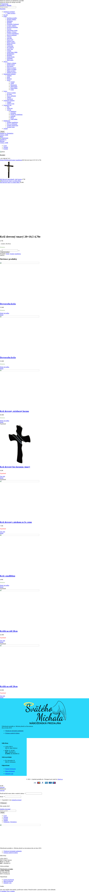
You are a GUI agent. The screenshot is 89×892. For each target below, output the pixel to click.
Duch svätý (10, 40)
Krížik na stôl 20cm (9, 686)
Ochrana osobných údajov (10, 852)
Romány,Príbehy (11, 19)
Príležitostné (6, 121)
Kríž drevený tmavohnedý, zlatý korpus (11, 179)
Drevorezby (10, 66)
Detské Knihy (11, 57)
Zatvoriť (2, 787)
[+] (19, 250)
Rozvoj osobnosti (12, 35)
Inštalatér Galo (7, 883)
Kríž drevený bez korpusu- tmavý (15, 467)
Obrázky (9, 75)
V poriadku (3, 891)
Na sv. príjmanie (11, 96)
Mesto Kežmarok (8, 881)
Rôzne (12, 117)
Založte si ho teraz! (5, 809)
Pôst (8, 106)
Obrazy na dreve (11, 68)
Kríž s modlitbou (7, 576)
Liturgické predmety (9, 100)
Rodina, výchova (11, 32)
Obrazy (5, 61)
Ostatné (9, 50)
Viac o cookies (11, 891)
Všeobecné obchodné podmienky (12, 851)
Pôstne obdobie (11, 43)
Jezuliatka (13, 113)
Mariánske (10, 21)
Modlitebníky (10, 54)
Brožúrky (9, 55)
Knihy (5, 16)
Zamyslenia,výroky (12, 30)
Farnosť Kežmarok (8, 879)
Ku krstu (9, 94)
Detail (1, 315)
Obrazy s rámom (11, 63)
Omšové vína (10, 103)
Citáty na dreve (11, 13)
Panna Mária (13, 88)
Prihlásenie (3, 803)
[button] (4, 313)
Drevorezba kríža (8, 304)
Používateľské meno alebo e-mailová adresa (12, 793)
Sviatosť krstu (11, 127)
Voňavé (9, 97)
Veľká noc (10, 108)
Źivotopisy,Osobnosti (13, 24)
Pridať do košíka (5, 252)
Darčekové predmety (9, 11)
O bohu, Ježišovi (11, 25)
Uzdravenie (10, 46)
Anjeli (12, 83)
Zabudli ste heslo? (17, 800)
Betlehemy (13, 111)
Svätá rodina (13, 119)
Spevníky (9, 38)
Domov (2, 160)
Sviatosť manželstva (12, 122)
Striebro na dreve (11, 72)
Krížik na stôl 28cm (9, 631)
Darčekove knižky (12, 18)
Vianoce (9, 36)
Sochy (8, 80)
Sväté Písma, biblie (12, 52)
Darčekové (10, 99)
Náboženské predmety (9, 74)
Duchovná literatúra (12, 27)
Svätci (12, 89)
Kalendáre (10, 58)
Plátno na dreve (11, 71)
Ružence (9, 78)
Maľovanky (10, 60)
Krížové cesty (11, 41)
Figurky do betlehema (16, 114)
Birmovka (9, 44)
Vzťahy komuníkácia (13, 33)
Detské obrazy (11, 64)
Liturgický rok (7, 105)
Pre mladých (10, 47)
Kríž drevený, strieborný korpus (14, 411)
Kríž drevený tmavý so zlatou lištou (10, 182)
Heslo (2, 796)
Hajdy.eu (60, 779)
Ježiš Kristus (13, 86)
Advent (9, 110)
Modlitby (9, 22)
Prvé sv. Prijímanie (12, 124)
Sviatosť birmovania (12, 125)
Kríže (8, 77)
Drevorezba (13, 85)
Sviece (5, 91)
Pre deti (5, 15)
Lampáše (12, 116)
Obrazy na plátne (11, 69)
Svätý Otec (10, 49)
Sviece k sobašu (11, 92)
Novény (9, 29)
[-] (0, 250)
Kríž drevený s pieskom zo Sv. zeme (16, 522)
